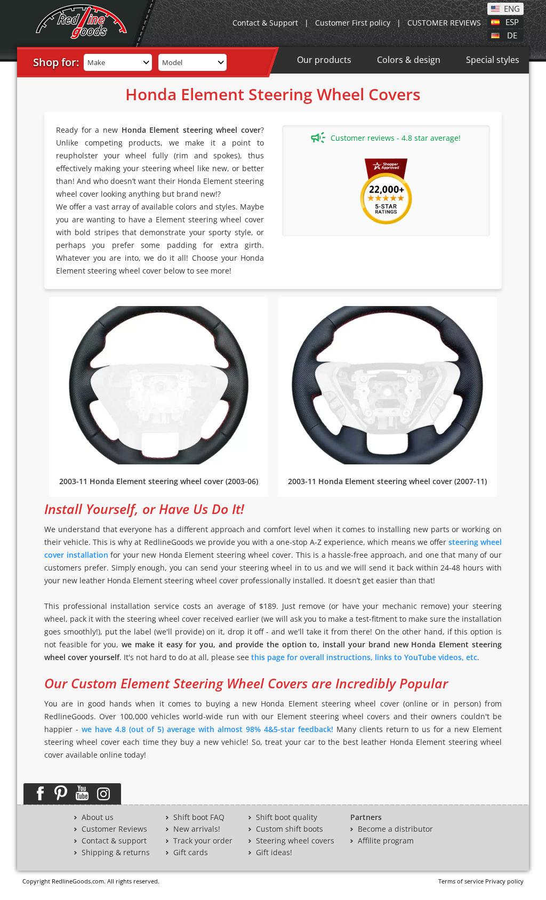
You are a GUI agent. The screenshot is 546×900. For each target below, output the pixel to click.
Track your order (202, 841)
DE (512, 34)
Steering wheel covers (295, 841)
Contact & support (114, 841)
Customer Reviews (114, 829)
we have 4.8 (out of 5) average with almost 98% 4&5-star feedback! (207, 729)
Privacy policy (504, 881)
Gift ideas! (274, 852)
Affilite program (386, 841)
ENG (512, 8)
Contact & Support (265, 23)
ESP (512, 21)
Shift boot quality (286, 817)
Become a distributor (395, 829)
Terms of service (461, 881)
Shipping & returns (116, 852)
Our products (324, 60)
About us (98, 817)
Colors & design (408, 60)
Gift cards (190, 852)
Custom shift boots (289, 829)
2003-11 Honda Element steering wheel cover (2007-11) (387, 481)
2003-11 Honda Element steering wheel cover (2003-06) (158, 481)
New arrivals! (196, 829)
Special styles (492, 60)
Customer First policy (352, 23)
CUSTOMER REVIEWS (444, 23)
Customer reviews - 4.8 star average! (396, 138)
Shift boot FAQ (198, 817)
